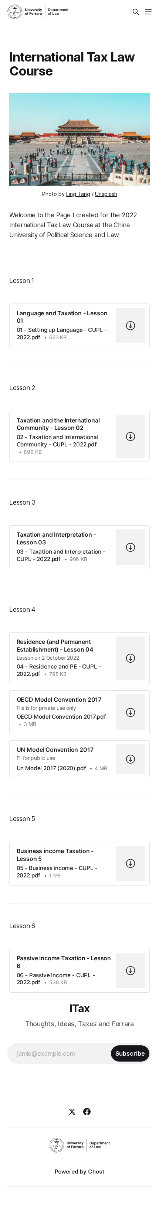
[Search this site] (136, 12)
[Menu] (148, 12)
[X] (72, 1111)
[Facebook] (87, 1111)
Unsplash (106, 194)
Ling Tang (78, 194)
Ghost (96, 1171)
